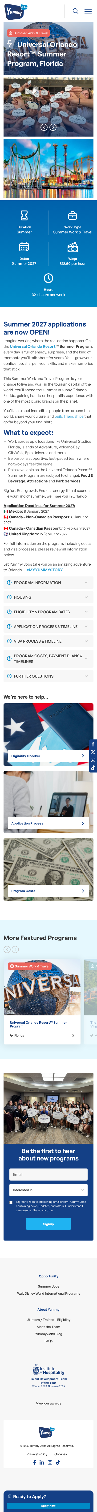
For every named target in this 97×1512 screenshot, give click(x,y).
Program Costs (23, 891)
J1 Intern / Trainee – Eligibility (48, 1320)
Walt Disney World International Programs (48, 1293)
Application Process (27, 823)
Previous (44, 127)
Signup (48, 1224)
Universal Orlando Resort (33, 346)
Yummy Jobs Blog (48, 1334)
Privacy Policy (37, 1454)
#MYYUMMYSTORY (44, 569)
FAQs (48, 1341)
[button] (88, 11)
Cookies (60, 1454)
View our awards (48, 1403)
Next (53, 127)
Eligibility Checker (25, 756)
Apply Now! (48, 1506)
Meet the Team (48, 1327)
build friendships (69, 416)
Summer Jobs (48, 1286)
